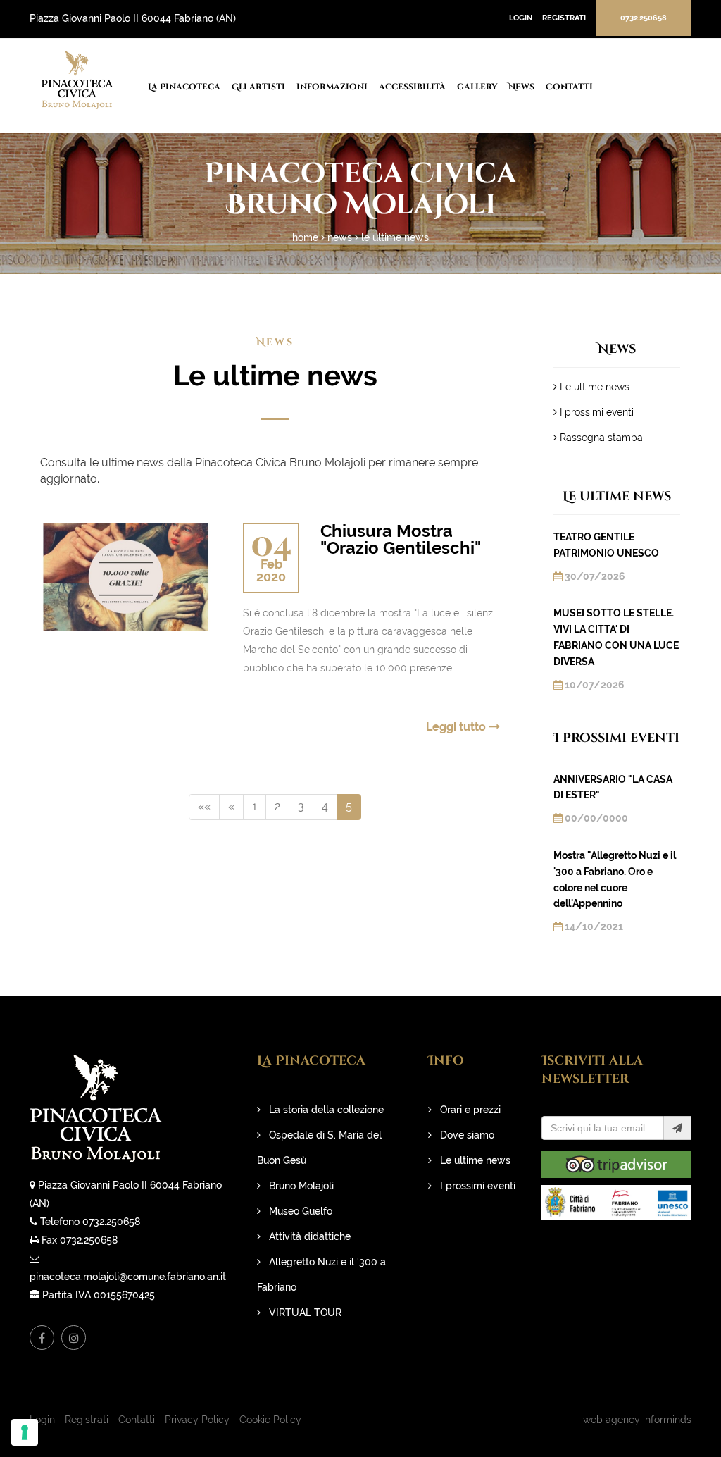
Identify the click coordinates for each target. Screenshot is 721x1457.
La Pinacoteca (184, 86)
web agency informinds (637, 1419)
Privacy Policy (197, 1419)
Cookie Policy (270, 1419)
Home (305, 237)
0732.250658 (643, 18)
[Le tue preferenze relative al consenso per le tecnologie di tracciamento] (24, 1432)
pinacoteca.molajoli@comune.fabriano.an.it (128, 1276)
